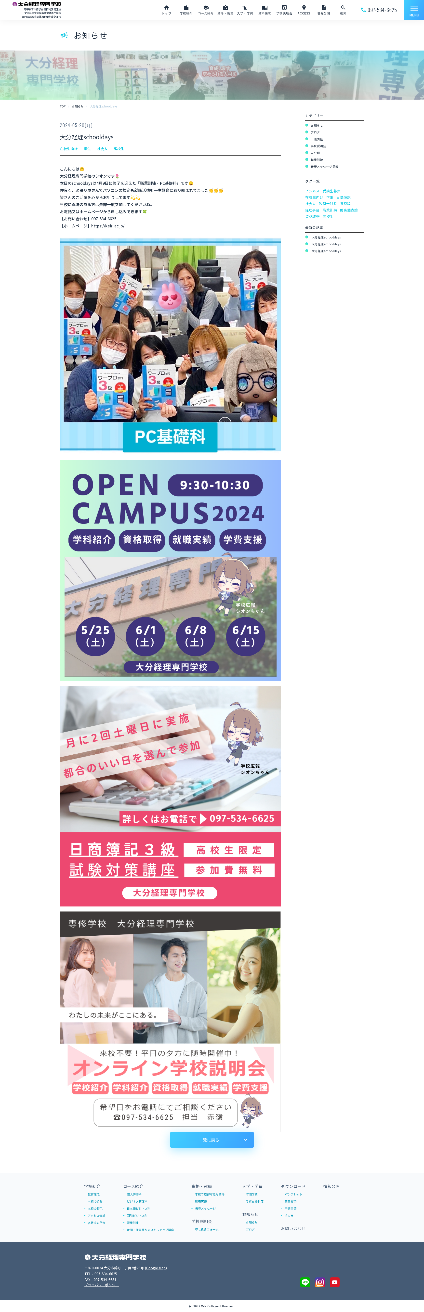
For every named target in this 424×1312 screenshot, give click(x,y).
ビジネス (312, 191)
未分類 (315, 153)
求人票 (289, 1215)
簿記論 (345, 203)
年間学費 (252, 1194)
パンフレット (294, 1194)
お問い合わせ (293, 1228)
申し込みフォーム (207, 1229)
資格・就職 (201, 1186)
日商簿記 (343, 197)
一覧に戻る (209, 1140)
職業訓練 (317, 159)
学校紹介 (92, 1186)
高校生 (328, 216)
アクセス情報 (96, 1215)
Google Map (156, 1267)
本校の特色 (95, 1208)
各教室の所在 (97, 1222)
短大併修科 (134, 1194)
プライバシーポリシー (101, 1284)
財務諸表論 (349, 210)
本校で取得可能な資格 (210, 1194)
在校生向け (314, 197)
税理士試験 (328, 203)
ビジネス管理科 (137, 1201)
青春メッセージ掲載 (324, 166)
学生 (329, 197)
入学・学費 (252, 1186)
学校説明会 (318, 146)
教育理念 (94, 1194)
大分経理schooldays (326, 237)
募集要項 (290, 1201)
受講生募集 (332, 191)
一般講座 (317, 139)
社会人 (310, 203)
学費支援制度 (255, 1201)
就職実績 (201, 1201)
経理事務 (312, 210)
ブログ (315, 132)
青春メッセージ (205, 1208)
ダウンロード (293, 1186)
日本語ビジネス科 (138, 1208)
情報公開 (331, 1186)
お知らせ (317, 125)
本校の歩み (95, 1201)
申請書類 (290, 1208)
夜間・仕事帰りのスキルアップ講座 (150, 1230)
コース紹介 (133, 1186)
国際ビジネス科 (137, 1215)
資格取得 (312, 216)
